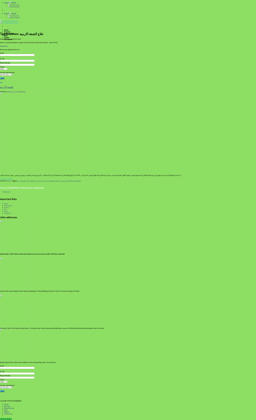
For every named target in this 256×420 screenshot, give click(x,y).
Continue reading (7, 179)
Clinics (2, 67)
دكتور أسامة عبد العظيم (37, 181)
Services (7, 32)
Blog (1, 82)
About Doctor (9, 408)
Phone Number (5, 63)
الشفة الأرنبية (6, 87)
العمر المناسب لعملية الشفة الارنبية (57, 181)
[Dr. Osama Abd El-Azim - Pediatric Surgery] (9, 22)
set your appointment (7, 72)
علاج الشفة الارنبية (23, 181)
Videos (6, 37)
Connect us (8, 414)
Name (2, 53)
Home (6, 30)
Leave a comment (75, 181)
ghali (23, 92)
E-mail (2, 59)
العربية (16, 4)
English (7, 2)
